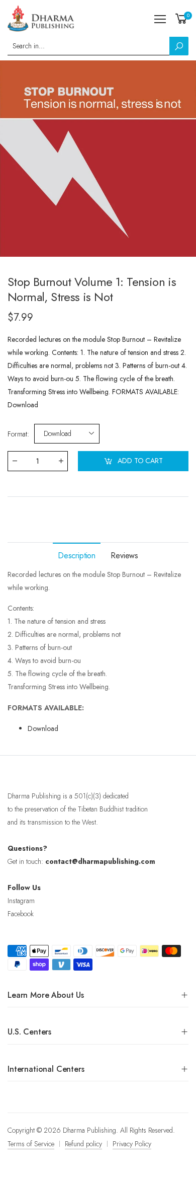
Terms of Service (31, 1144)
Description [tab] (76, 555)
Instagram (21, 901)
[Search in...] (178, 46)
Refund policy (83, 1144)
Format (18, 434)
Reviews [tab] (124, 555)
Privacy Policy (132, 1144)
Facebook (21, 914)
